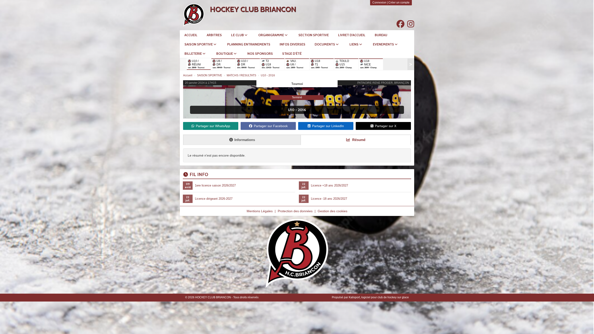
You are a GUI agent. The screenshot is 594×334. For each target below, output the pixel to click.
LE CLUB (238, 35)
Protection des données (295, 211)
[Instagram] (410, 24)
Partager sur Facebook (271, 126)
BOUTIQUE (225, 53)
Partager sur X (385, 126)
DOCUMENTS (325, 44)
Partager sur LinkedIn (328, 126)
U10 (291, 110)
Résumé (358, 140)
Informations (244, 140)
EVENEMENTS (384, 44)
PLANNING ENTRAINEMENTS (248, 44)
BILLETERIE (193, 53)
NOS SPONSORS (260, 53)
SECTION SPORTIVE (313, 35)
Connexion (379, 2)
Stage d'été (292, 53)
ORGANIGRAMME (271, 35)
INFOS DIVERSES (292, 44)
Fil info (199, 174)
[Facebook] (400, 24)
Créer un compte (399, 2)
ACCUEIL (190, 35)
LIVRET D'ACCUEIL (351, 35)
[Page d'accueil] (193, 15)
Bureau (381, 35)
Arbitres (214, 35)
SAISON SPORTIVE (198, 44)
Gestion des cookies (332, 211)
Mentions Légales (260, 211)
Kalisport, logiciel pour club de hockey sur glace (379, 297)
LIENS (354, 44)
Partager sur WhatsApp (213, 126)
